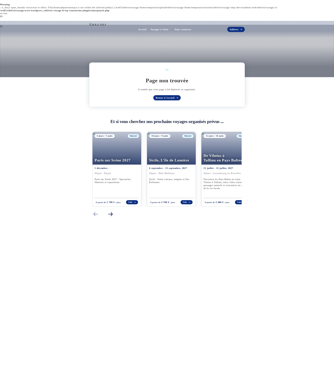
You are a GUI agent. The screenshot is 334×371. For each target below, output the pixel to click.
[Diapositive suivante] (110, 214)
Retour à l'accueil (165, 97)
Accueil (142, 29)
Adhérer (234, 29)
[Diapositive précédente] (95, 214)
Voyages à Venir (159, 29)
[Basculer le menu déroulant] (170, 29)
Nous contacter (183, 29)
